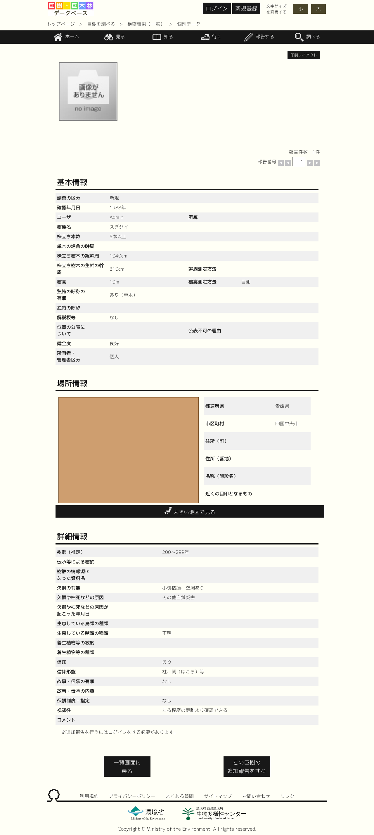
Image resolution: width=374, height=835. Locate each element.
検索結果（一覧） (146, 24)
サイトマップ (218, 796)
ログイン (217, 8)
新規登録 (246, 8)
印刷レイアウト (303, 55)
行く (216, 37)
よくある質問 (180, 796)
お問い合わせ (256, 796)
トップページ (61, 24)
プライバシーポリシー (132, 796)
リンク (287, 796)
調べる (312, 37)
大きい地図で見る (193, 512)
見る (119, 37)
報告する (264, 37)
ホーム (71, 37)
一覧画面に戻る (127, 766)
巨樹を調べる (101, 24)
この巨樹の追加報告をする (246, 766)
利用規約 (89, 796)
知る (167, 37)
